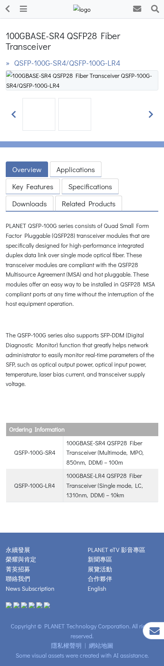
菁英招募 (18, 569)
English (97, 588)
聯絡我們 (18, 578)
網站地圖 (101, 645)
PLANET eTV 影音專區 (116, 550)
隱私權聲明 (66, 645)
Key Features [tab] (32, 186)
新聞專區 (100, 559)
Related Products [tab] (89, 203)
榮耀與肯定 (21, 559)
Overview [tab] (27, 169)
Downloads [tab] (29, 203)
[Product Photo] (82, 80)
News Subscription (30, 588)
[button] (13, 114)
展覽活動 (100, 569)
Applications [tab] (75, 169)
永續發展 (18, 550)
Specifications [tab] (90, 186)
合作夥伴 (100, 578)
